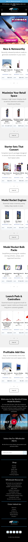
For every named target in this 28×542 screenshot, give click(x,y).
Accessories (14, 472)
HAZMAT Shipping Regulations (14, 486)
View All (14, 135)
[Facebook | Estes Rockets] (11, 532)
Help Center (14, 488)
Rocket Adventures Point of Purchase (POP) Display (6, 120)
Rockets (14, 465)
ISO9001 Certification (14, 490)
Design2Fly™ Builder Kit (6, 70)
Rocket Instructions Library (14, 499)
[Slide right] (17, 83)
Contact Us (14, 511)
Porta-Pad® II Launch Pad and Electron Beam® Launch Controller (7, 324)
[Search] (25, 14)
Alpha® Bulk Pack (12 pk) (19, 274)
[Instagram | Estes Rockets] (7, 532)
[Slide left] (10, 83)
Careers (14, 509)
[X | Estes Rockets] (14, 532)
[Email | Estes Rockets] (20, 532)
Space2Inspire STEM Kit (18, 173)
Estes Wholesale (16, 537)
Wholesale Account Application (14, 483)
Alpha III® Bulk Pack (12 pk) (7, 274)
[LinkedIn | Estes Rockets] (17, 532)
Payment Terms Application (14, 485)
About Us (14, 507)
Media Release (14, 514)
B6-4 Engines (19, 221)
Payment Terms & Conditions (14, 493)
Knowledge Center (14, 492)
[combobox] (14, 14)
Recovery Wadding (18, 373)
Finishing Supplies (14, 474)
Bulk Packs (14, 471)
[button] (2, 9)
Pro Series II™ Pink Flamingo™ (18, 70)
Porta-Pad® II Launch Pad (19, 323)
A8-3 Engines (7, 221)
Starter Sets (14, 469)
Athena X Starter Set (7, 173)
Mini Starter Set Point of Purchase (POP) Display (19, 120)
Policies (14, 516)
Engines (14, 467)
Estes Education (14, 512)
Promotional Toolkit (14, 497)
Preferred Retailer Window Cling (14, 495)
